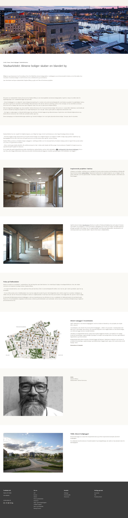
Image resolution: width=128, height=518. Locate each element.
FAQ (95, 494)
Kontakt (66, 490)
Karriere (35, 494)
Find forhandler (67, 494)
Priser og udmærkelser (38, 498)
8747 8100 (9, 493)
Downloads (96, 493)
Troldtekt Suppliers (38, 504)
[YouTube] (10, 503)
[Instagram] (4, 503)
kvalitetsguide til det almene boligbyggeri (68, 149)
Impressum (36, 500)
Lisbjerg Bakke (85, 173)
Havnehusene (85, 225)
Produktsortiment (98, 496)
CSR (34, 493)
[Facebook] (6, 503)
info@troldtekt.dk (7, 500)
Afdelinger (66, 493)
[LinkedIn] (12, 503)
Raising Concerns (37, 508)
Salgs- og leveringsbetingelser (40, 502)
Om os (35, 490)
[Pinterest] (8, 503)
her (78, 436)
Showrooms (66, 496)
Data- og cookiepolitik (38, 506)
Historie (35, 496)
